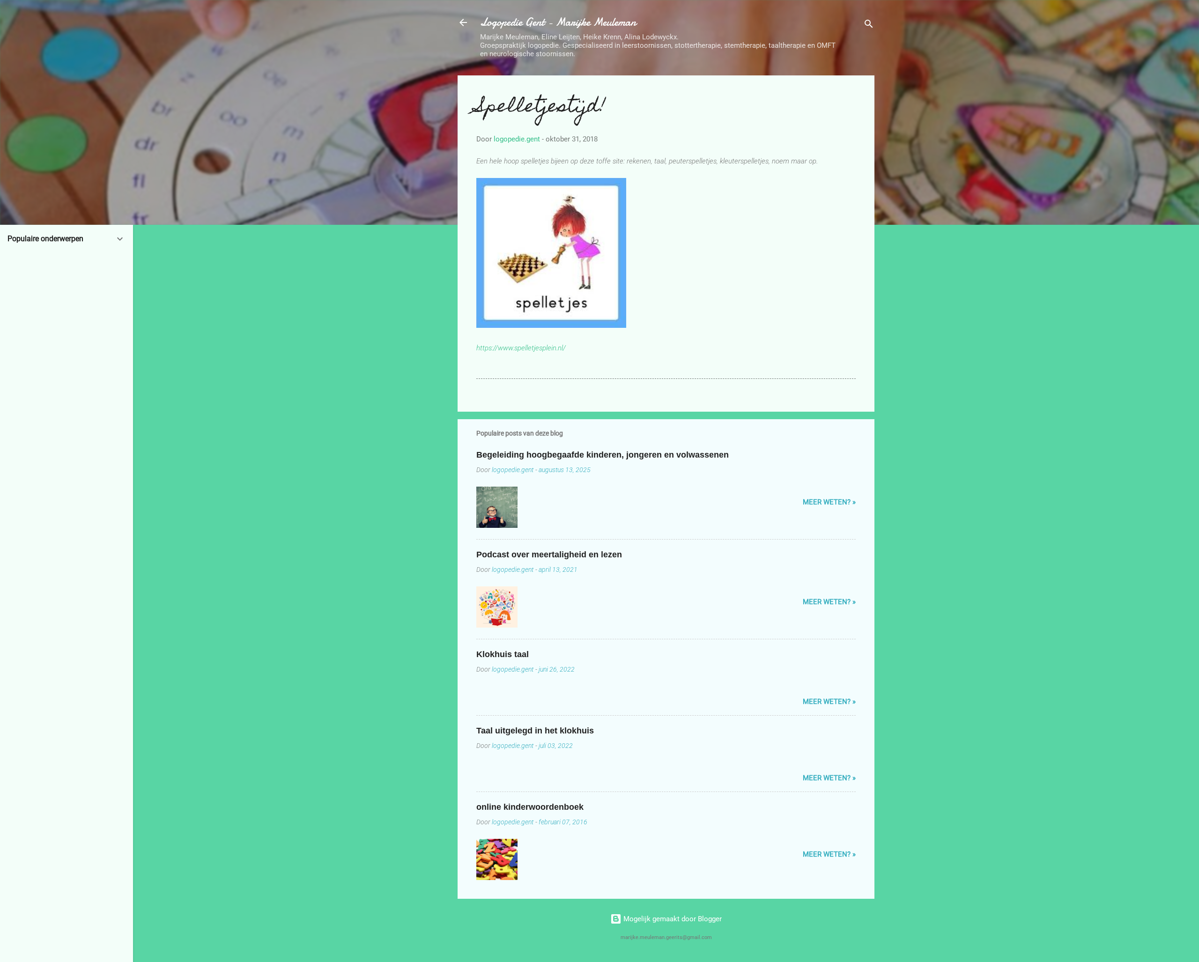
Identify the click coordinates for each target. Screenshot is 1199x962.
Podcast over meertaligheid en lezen (549, 554)
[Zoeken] (868, 25)
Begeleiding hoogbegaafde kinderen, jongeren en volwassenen (602, 454)
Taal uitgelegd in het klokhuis (535, 730)
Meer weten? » (829, 502)
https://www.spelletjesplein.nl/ (521, 348)
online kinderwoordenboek (530, 807)
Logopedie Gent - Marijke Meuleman (558, 22)
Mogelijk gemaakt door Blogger (672, 919)
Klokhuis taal (502, 654)
